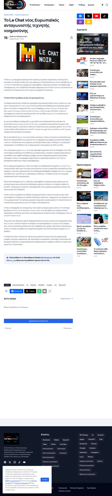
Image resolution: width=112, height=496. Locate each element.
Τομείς (61, 5)
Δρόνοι (100, 461)
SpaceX (66, 440)
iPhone (90, 457)
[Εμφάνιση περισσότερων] (50, 291)
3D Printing (84, 435)
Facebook (83, 444)
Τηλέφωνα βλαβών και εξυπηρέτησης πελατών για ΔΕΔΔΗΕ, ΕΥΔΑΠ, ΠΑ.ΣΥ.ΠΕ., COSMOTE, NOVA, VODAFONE (98, 107)
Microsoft (62, 285)
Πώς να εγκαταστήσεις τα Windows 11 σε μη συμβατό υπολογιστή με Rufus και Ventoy (98, 95)
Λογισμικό (63, 453)
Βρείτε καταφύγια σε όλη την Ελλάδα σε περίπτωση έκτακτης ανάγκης (84, 228)
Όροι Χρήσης (91, 488)
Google (49, 285)
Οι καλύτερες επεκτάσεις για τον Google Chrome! (83, 183)
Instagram (95, 452)
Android (33, 285)
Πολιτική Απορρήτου (77, 488)
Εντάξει (44, 480)
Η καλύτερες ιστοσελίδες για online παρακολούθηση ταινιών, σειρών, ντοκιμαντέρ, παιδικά (98, 72)
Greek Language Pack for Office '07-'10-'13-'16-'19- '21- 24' (98, 60)
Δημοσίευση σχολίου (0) (38, 321)
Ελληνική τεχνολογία (87, 465)
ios (55, 285)
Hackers (92, 448)
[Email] (44, 291)
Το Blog (81, 5)
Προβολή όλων (65, 299)
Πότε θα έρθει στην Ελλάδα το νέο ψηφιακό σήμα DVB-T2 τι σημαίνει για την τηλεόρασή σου (98, 84)
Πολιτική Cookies (64, 491)
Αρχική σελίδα (8, 15)
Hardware (46, 440)
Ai (27, 285)
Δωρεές (91, 5)
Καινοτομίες (61, 449)
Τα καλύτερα (35, 5)
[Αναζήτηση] (106, 5)
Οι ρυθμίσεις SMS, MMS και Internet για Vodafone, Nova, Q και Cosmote (98, 142)
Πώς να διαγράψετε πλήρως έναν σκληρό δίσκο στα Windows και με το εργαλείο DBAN (101, 183)
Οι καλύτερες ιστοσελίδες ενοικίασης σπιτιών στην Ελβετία (82, 251)
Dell (101, 439)
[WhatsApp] (39, 291)
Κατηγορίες (49, 5)
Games (94, 444)
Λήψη (71, 5)
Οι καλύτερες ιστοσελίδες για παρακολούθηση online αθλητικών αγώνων (97, 119)
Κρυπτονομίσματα (49, 453)
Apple (82, 439)
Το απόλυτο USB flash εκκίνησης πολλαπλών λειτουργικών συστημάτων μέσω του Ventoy (101, 251)
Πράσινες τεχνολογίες (50, 462)
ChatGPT (8, 216)
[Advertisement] (44, 274)
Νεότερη (8, 328)
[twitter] (88, 16)
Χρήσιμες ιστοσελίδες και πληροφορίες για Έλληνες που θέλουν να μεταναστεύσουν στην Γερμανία (99, 130)
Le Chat (7, 85)
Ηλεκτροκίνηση (48, 449)
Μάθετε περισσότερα (12, 481)
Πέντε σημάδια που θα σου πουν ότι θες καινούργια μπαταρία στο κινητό (101, 228)
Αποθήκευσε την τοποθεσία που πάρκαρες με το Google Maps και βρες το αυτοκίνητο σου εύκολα (101, 205)
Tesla (45, 444)
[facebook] (80, 16)
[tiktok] (104, 16)
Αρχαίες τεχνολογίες (86, 461)
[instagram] (80, 21)
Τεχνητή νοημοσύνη (22, 15)
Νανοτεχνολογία (48, 457)
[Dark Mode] (102, 5)
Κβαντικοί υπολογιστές (87, 474)
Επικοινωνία (63, 488)
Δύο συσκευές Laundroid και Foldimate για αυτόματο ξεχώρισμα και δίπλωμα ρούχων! (98, 154)
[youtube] (96, 16)
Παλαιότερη (67, 328)
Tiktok (53, 444)
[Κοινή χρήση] (70, 37)
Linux (82, 457)
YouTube (63, 444)
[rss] (88, 21)
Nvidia (56, 440)
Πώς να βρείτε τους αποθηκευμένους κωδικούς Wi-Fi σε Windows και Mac (84, 205)
